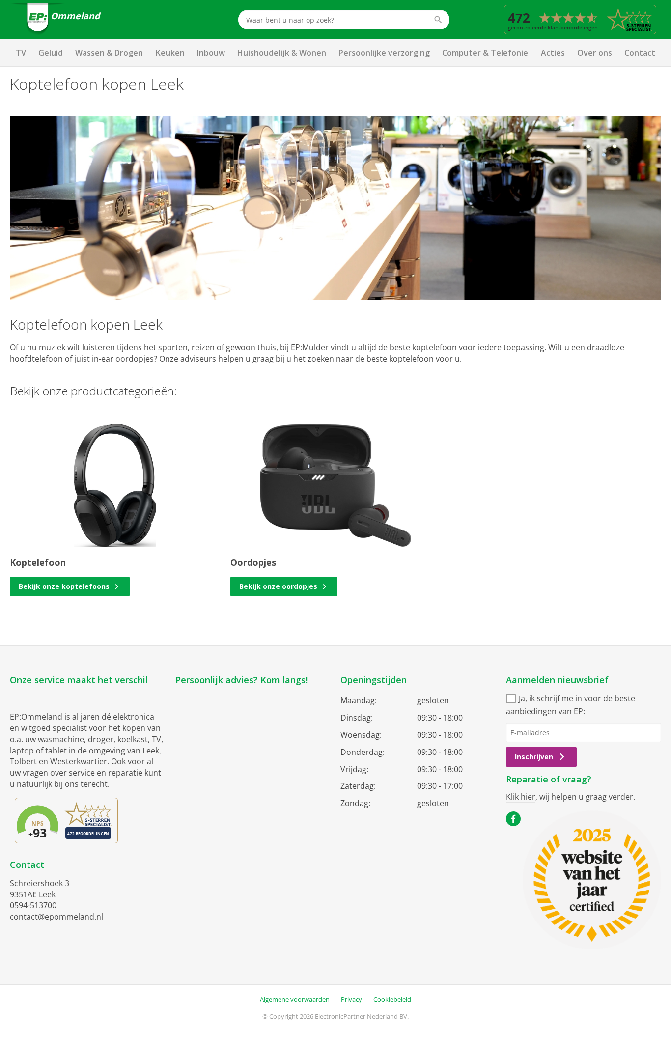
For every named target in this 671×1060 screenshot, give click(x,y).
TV (21, 52)
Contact (639, 52)
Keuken (170, 52)
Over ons (594, 52)
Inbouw (211, 52)
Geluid (50, 52)
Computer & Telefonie (485, 52)
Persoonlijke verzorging (384, 52)
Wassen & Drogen (109, 52)
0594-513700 (33, 905)
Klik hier (520, 796)
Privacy (351, 999)
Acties (553, 52)
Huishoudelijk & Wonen (281, 52)
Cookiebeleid (392, 999)
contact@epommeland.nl (56, 916)
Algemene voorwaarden (295, 999)
